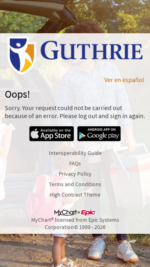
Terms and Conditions (75, 184)
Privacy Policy (75, 173)
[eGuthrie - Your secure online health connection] (75, 55)
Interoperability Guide (75, 153)
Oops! (17, 94)
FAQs (75, 163)
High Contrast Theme (75, 194)
